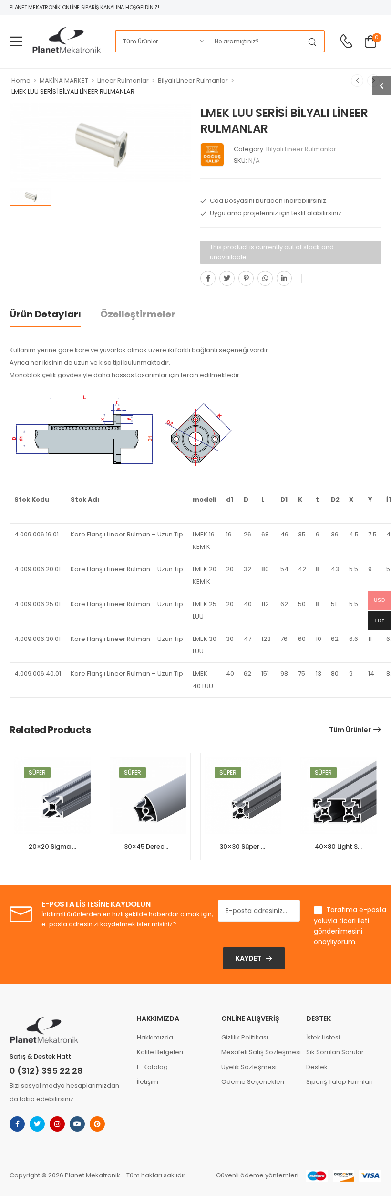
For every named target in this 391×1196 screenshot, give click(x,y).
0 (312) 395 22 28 (46, 1071)
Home (21, 80)
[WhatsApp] (265, 278)
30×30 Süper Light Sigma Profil (267, 846)
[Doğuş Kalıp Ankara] (212, 155)
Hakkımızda (155, 1037)
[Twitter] (227, 278)
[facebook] (17, 1124)
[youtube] (77, 1124)
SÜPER (37, 772)
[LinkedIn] (284, 278)
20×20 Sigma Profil (59, 846)
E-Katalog (152, 1066)
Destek (317, 1066)
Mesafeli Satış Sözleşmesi (259, 1052)
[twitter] (37, 1124)
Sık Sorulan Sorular (335, 1052)
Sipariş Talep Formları (339, 1081)
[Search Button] (314, 41)
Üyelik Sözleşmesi (249, 1066)
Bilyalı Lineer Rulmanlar (193, 80)
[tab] (55, 314)
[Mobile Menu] (16, 41)
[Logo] (66, 41)
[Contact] (346, 42)
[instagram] (57, 1124)
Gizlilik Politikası (244, 1037)
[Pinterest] (246, 278)
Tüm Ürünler (350, 729)
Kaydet (248, 958)
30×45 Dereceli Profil (156, 846)
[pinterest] (97, 1124)
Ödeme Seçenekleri (252, 1081)
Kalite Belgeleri (160, 1052)
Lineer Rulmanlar (123, 80)
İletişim (147, 1081)
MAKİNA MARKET (64, 80)
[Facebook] (208, 278)
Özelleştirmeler (137, 314)
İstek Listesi (323, 1037)
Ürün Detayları (45, 314)
